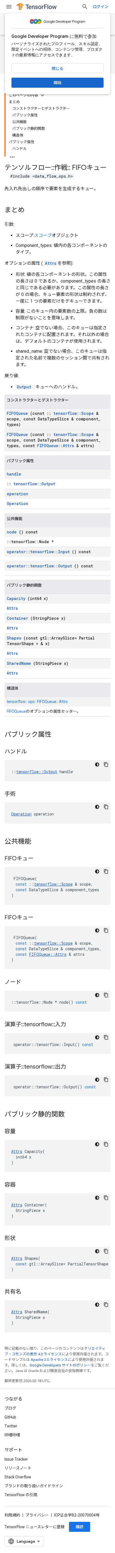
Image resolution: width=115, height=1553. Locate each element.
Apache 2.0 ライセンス (49, 1360)
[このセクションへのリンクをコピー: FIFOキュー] (39, 859)
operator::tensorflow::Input (38, 551)
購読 (79, 1526)
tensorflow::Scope (73, 413)
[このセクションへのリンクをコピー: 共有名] (26, 1292)
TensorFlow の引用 (20, 1495)
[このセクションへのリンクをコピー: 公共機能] (36, 842)
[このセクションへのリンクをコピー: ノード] (26, 982)
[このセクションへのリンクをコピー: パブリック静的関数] (70, 1114)
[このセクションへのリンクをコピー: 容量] (21, 1131)
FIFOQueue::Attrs (55, 445)
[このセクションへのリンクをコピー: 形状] (21, 1238)
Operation (17, 503)
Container (17, 618)
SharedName (19, 663)
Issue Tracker (16, 1459)
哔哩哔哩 (12, 1435)
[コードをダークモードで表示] (97, 764)
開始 (57, 82)
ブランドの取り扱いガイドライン (33, 1486)
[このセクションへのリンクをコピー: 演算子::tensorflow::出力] (71, 1067)
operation (17, 493)
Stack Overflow (17, 1477)
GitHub (10, 1417)
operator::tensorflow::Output (39, 566)
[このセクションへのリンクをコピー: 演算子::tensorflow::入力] (71, 1025)
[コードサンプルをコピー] (106, 764)
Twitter (10, 1426)
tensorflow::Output (34, 483)
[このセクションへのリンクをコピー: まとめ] (30, 210)
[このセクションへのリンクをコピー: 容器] (21, 1185)
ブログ (10, 1408)
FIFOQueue (17, 413)
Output (24, 387)
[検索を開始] (85, 6)
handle (14, 474)
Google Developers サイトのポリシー (60, 1365)
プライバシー (37, 1515)
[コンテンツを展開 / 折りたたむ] (42, 95)
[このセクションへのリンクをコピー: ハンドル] (32, 752)
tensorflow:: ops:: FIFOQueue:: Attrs (37, 701)
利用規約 (12, 1515)
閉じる (57, 68)
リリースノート (18, 1468)
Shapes (14, 638)
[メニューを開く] (9, 6)
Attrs (50, 263)
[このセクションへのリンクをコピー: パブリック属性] (57, 735)
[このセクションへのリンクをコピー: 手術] (21, 794)
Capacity (16, 598)
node (12, 532)
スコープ (43, 235)
